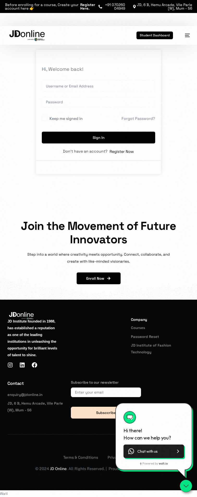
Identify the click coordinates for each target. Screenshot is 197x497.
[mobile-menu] (185, 35)
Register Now (122, 151)
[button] (153, 451)
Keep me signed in (66, 118)
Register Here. (87, 6)
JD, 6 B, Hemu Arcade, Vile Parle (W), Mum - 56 (164, 6)
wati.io (163, 463)
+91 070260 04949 (115, 6)
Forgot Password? (138, 118)
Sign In (99, 137)
